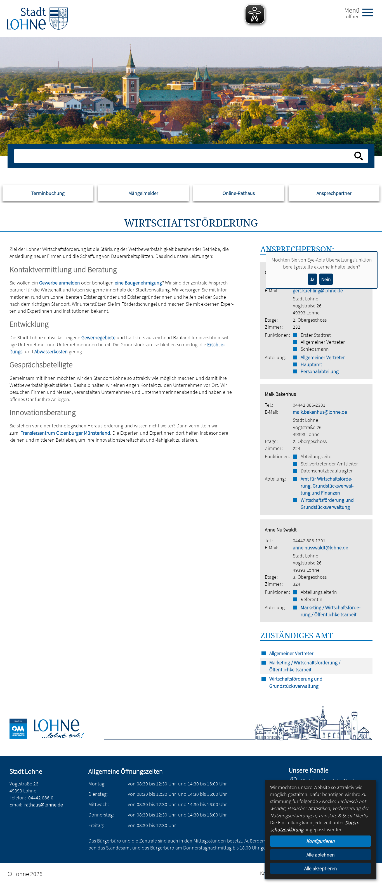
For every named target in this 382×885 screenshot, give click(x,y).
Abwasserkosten (51, 351)
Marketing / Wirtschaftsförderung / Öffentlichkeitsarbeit (330, 611)
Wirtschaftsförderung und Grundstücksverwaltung (327, 503)
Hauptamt (311, 364)
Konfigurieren (320, 841)
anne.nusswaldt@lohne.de (320, 547)
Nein (326, 279)
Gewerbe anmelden (59, 282)
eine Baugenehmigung (138, 282)
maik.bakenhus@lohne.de (320, 412)
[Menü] (370, 12)
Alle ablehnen (320, 854)
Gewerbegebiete (98, 337)
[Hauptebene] (37, 18)
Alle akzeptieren (320, 868)
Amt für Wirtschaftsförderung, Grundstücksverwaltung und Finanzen (327, 486)
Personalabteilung (320, 371)
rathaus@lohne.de (43, 804)
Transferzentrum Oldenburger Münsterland (65, 433)
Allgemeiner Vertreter (323, 357)
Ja (312, 279)
